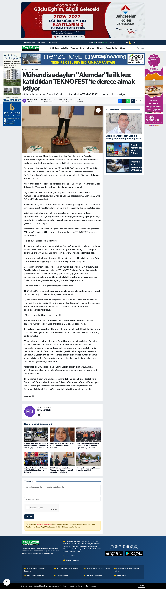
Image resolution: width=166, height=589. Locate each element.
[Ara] (138, 48)
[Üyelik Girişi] (142, 42)
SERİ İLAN (54, 48)
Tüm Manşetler (62, 575)
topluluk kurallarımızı (44, 524)
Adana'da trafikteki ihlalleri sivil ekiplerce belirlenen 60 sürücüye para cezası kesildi (36, 446)
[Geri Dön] (6, 582)
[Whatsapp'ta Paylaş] (128, 101)
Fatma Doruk (43, 410)
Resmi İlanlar (112, 48)
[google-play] (134, 553)
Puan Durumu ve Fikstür (35, 575)
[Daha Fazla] (133, 101)
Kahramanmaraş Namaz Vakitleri (98, 568)
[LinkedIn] (124, 547)
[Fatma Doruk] (29, 411)
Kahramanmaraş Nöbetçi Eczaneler (34, 570)
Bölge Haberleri (87, 48)
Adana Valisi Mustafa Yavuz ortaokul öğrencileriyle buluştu (35, 470)
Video (43, 42)
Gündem (100, 48)
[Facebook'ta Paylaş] (120, 101)
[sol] (12, 90)
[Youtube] (128, 547)
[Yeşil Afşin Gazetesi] (30, 48)
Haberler (25, 69)
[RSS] (136, 547)
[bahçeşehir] (83, 20)
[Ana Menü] (142, 48)
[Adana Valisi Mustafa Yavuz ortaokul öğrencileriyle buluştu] (36, 459)
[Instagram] (120, 547)
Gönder (29, 516)
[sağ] (154, 90)
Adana (35, 69)
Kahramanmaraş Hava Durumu (68, 568)
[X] (116, 547)
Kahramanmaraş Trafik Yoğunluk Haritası (127, 570)
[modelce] (83, 59)
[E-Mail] (39, 415)
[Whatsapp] (132, 547)
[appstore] (114, 553)
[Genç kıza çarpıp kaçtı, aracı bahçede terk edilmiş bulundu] (62, 435)
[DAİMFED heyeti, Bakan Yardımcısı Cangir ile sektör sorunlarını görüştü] (62, 459)
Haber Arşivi (121, 575)
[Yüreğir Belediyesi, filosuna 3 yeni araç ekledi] (88, 459)
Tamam (141, 585)
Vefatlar (65, 48)
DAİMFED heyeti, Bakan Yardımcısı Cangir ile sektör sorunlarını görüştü (62, 470)
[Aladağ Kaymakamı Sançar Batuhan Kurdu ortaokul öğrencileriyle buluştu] (88, 435)
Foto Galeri (30, 42)
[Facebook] (112, 547)
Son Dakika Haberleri (94, 575)
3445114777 (71, 556)
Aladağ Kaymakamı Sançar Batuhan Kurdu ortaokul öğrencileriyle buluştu (87, 446)
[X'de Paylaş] (124, 101)
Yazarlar (54, 42)
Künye (122, 48)
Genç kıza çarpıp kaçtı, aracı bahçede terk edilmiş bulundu (62, 446)
